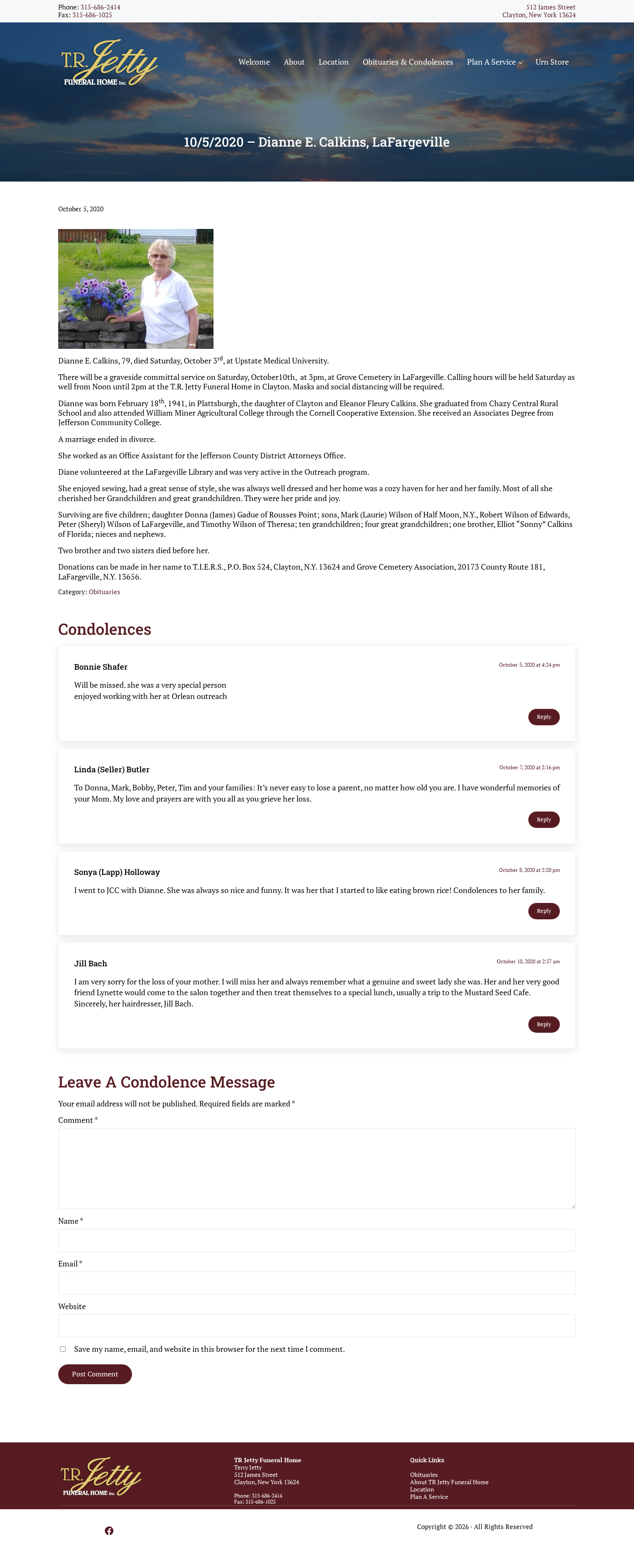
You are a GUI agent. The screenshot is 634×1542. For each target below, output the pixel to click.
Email (70, 1263)
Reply (544, 717)
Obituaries (104, 592)
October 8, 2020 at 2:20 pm (529, 870)
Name (70, 1220)
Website (72, 1306)
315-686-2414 (100, 7)
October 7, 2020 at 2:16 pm (529, 767)
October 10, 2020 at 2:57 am (528, 961)
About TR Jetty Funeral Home (449, 1482)
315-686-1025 (92, 15)
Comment (78, 1120)
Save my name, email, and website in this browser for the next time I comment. (209, 1349)
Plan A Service (429, 1496)
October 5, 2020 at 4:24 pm (529, 664)
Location (422, 1489)
